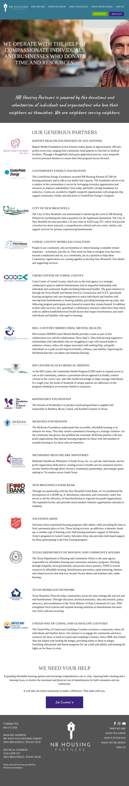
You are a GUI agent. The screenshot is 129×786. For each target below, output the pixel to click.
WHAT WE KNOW (57, 6)
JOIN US (120, 6)
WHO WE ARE (38, 6)
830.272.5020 (10, 727)
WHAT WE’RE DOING (102, 6)
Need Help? (116, 14)
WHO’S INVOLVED (78, 6)
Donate (99, 14)
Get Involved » (64, 702)
